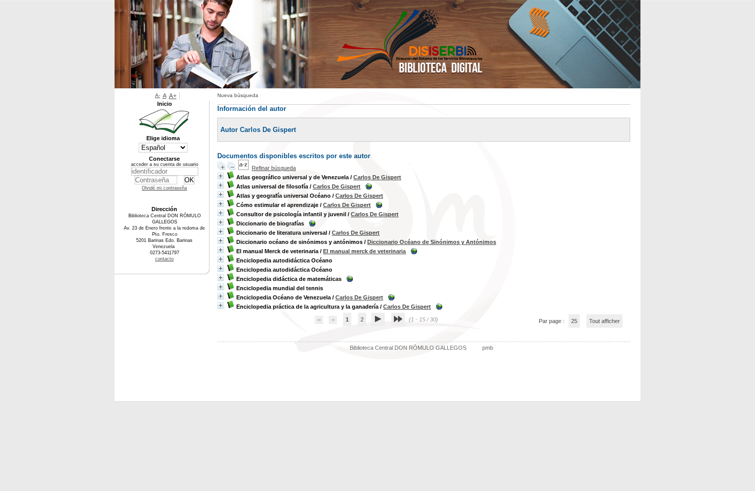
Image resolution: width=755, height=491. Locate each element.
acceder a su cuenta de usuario (164, 164)
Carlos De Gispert (377, 177)
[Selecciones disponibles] (243, 168)
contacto (164, 258)
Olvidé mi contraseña (164, 188)
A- (157, 95)
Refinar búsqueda (274, 168)
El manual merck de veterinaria (364, 251)
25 (574, 321)
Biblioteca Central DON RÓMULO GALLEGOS (408, 348)
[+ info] (220, 176)
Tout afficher (604, 321)
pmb (487, 348)
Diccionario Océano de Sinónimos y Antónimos (431, 242)
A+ (173, 96)
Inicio (164, 104)
